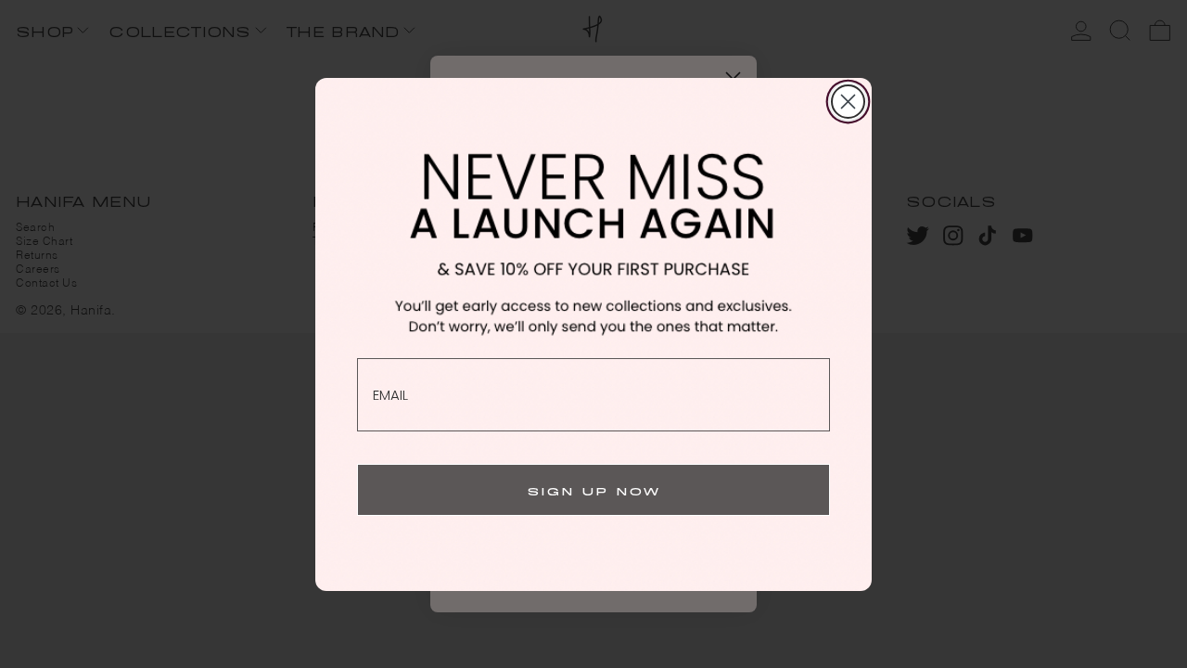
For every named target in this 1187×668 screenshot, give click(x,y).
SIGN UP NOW (594, 489)
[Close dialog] (848, 101)
